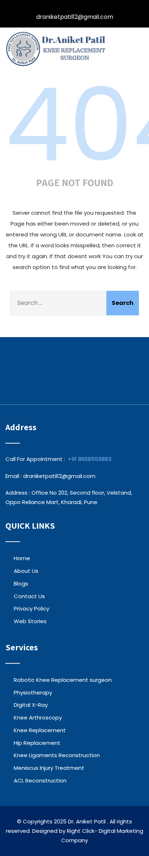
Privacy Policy (31, 608)
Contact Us (29, 596)
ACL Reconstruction (40, 780)
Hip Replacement (37, 743)
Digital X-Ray (31, 705)
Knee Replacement (40, 730)
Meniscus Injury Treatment (49, 768)
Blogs (21, 583)
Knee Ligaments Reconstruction (57, 755)
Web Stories (30, 621)
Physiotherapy (33, 692)
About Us (26, 571)
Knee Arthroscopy (38, 717)
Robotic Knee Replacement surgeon (63, 680)
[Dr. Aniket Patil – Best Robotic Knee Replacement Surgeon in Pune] (56, 49)
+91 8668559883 (89, 459)
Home (22, 558)
